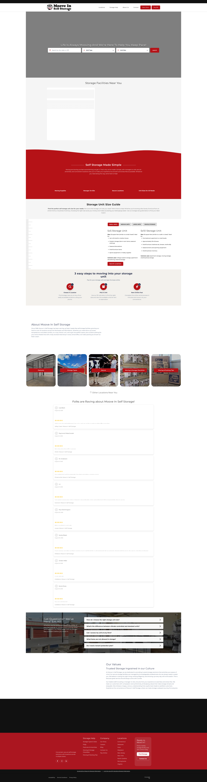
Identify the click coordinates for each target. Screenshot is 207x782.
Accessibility (52, 777)
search (155, 50)
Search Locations (115, 264)
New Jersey (121, 753)
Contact (136, 7)
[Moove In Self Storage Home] (67, 743)
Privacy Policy (72, 777)
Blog (101, 747)
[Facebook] (57, 761)
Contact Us (103, 750)
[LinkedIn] (66, 761)
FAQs (84, 744)
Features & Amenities (90, 747)
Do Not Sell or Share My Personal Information (89, 771)
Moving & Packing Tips (90, 755)
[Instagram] (62, 761)
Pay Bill (156, 7)
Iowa (119, 747)
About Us (126, 7)
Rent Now (145, 7)
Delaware (120, 744)
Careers (102, 744)
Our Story (103, 741)
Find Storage (143, 754)
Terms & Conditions (62, 777)
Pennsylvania (121, 761)
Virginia (119, 764)
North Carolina (122, 758)
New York (120, 755)
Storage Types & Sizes (90, 741)
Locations (102, 7)
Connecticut (121, 741)
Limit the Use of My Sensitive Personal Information (117, 771)
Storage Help (114, 7)
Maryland (120, 750)
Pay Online (103, 753)
